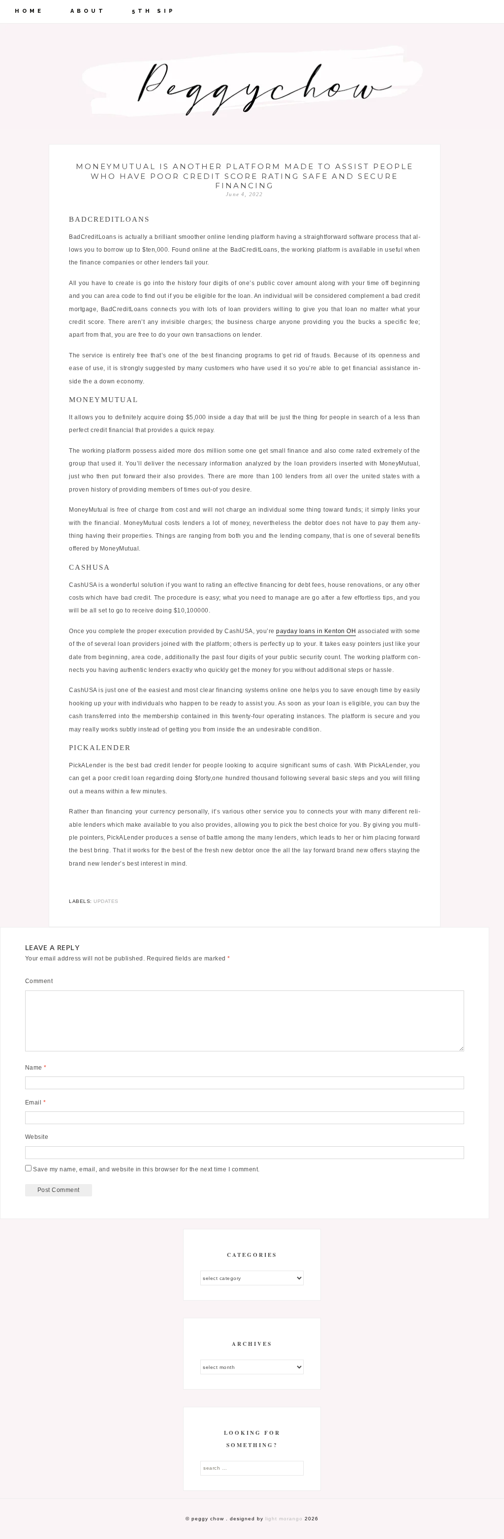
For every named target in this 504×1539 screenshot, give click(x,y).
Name (36, 1067)
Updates (106, 901)
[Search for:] (252, 1468)
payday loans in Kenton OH (316, 631)
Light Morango (284, 1518)
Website (37, 1136)
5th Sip (153, 11)
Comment (39, 981)
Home (29, 11)
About (88, 11)
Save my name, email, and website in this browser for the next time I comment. (146, 1169)
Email (35, 1102)
